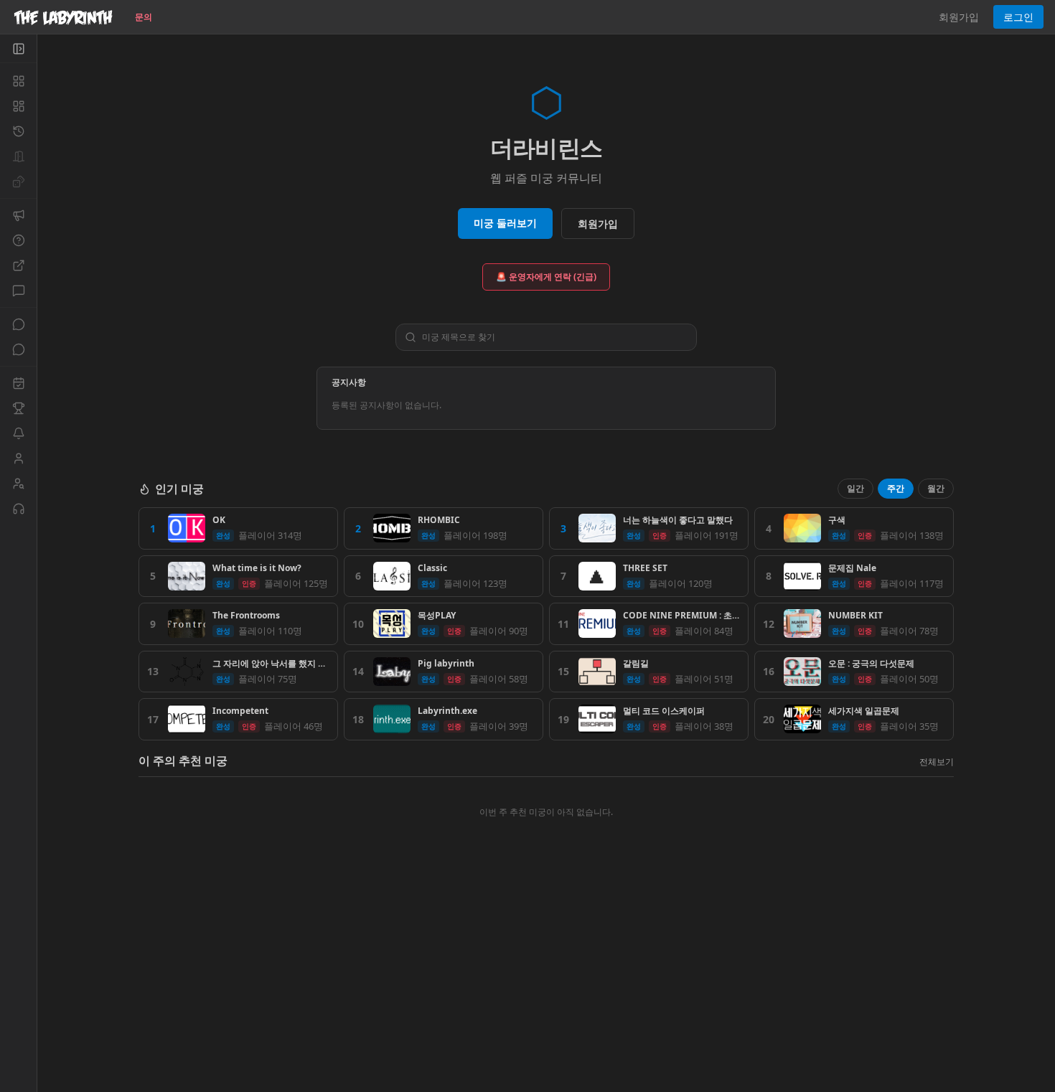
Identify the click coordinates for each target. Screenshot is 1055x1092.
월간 (935, 488)
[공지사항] (18, 215)
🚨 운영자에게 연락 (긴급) (546, 276)
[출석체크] (18, 383)
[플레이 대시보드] (18, 106)
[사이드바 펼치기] (18, 48)
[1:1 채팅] (18, 349)
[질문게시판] (18, 240)
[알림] (18, 433)
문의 (143, 17)
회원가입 (959, 17)
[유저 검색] (18, 483)
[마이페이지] (18, 458)
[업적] (18, 408)
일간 (855, 488)
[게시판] (18, 290)
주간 (895, 488)
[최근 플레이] (18, 131)
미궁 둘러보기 (505, 223)
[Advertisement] (546, 988)
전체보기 (936, 762)
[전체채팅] (18, 324)
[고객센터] (18, 508)
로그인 (1018, 17)
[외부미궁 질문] (18, 265)
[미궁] (18, 81)
